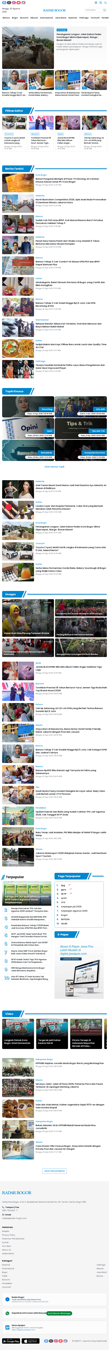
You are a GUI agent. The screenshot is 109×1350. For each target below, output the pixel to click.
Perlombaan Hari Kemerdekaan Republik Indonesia (24, 653)
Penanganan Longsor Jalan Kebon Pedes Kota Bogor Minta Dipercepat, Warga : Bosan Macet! (79, 37)
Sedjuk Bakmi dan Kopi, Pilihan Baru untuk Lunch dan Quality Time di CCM (71, 346)
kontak (5, 1242)
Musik (38, 663)
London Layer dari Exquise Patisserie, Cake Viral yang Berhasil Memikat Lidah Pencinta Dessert (69, 507)
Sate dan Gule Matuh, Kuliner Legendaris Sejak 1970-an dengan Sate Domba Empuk (70, 1106)
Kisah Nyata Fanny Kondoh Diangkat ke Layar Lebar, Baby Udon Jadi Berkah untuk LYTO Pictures (70, 793)
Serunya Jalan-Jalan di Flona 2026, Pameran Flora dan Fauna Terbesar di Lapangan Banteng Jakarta (69, 1085)
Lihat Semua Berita (54, 1171)
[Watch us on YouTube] (18, 2)
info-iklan (6, 1246)
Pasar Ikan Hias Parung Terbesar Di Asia (26, 633)
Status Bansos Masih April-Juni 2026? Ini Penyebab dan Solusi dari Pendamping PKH (29, 945)
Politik (4, 1276)
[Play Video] (18, 1027)
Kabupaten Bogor (44, 1059)
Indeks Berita (8, 1253)
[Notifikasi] (100, 3)
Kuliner (39, 278)
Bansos (39, 216)
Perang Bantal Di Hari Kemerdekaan (75, 634)
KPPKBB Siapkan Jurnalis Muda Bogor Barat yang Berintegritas (70, 1063)
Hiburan (100, 1268)
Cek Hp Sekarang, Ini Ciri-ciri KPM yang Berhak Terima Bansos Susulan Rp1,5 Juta (94, 142)
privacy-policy (8, 1235)
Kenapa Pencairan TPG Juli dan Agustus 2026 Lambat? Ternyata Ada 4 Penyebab (29, 911)
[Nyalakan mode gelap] (105, 3)
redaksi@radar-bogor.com (14, 1218)
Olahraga (40, 361)
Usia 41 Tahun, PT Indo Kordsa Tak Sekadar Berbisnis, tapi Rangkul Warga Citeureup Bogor (30, 979)
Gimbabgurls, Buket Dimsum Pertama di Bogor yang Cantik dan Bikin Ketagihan (70, 284)
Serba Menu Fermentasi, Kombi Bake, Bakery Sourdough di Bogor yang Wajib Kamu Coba (71, 570)
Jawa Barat (102, 1272)
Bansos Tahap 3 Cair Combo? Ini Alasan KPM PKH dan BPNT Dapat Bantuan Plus (68, 263)
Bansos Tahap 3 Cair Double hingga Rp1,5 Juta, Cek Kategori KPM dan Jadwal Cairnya (71, 751)
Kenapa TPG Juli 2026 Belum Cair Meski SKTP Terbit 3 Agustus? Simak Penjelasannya (27, 899)
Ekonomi (40, 683)
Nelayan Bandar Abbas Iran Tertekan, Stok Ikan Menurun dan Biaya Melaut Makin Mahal (69, 325)
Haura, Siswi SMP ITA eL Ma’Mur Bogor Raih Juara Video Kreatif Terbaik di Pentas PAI (29, 953)
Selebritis (40, 195)
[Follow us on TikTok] (23, 2)
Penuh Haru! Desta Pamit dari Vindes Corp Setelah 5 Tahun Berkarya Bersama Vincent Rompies (67, 242)
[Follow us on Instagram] (14, 2)
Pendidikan (41, 808)
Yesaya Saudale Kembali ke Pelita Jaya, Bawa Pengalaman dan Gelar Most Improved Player (70, 367)
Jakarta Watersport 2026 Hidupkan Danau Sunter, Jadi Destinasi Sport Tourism (71, 855)
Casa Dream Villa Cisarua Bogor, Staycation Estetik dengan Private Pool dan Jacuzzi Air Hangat (68, 1147)
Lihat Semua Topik (54, 466)
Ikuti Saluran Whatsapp (59, 1313)
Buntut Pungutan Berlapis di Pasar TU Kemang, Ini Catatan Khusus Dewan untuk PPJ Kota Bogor (67, 180)
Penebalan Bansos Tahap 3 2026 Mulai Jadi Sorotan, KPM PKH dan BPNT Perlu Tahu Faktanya (30, 928)
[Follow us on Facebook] (4, 2)
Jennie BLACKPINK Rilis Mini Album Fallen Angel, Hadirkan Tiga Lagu (66, 141)
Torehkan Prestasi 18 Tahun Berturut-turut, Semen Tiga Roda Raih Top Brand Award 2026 (41, 142)
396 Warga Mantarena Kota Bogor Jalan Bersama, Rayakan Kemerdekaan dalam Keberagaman (28, 970)
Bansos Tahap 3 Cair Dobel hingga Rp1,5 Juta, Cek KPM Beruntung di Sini (65, 304)
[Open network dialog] (96, 3)
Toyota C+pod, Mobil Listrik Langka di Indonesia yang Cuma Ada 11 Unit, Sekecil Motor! (14, 142)
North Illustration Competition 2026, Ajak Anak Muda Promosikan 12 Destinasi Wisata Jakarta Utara (71, 201)
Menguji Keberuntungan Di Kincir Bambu (77, 654)
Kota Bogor (41, 175)
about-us (6, 1250)
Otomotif (40, 543)
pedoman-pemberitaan (13, 1238)
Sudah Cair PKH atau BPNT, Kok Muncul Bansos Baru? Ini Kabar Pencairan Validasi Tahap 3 (69, 222)
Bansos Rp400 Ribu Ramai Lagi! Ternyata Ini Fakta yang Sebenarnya (66, 772)
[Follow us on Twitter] (9, 2)
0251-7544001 (8, 1210)
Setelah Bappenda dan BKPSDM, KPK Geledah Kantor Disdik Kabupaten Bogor (29, 919)
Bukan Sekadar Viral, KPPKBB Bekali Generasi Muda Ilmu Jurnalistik (66, 1127)
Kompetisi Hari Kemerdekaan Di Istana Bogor (80, 613)
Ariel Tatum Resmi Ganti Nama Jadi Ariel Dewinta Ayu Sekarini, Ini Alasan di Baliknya (71, 487)
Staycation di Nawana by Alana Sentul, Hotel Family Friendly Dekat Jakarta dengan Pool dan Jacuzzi (68, 730)
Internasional (42, 319)
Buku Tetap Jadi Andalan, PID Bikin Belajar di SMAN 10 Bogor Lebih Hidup (71, 834)
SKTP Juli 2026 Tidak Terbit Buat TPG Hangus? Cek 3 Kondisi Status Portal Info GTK (29, 937)
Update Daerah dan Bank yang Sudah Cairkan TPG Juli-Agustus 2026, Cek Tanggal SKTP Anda (70, 813)
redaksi (5, 1231)
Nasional (6, 1265)
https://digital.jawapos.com (23, 1330)
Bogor (4, 1272)
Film (37, 787)
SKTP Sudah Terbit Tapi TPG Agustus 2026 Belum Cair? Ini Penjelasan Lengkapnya (29, 962)
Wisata (39, 725)
